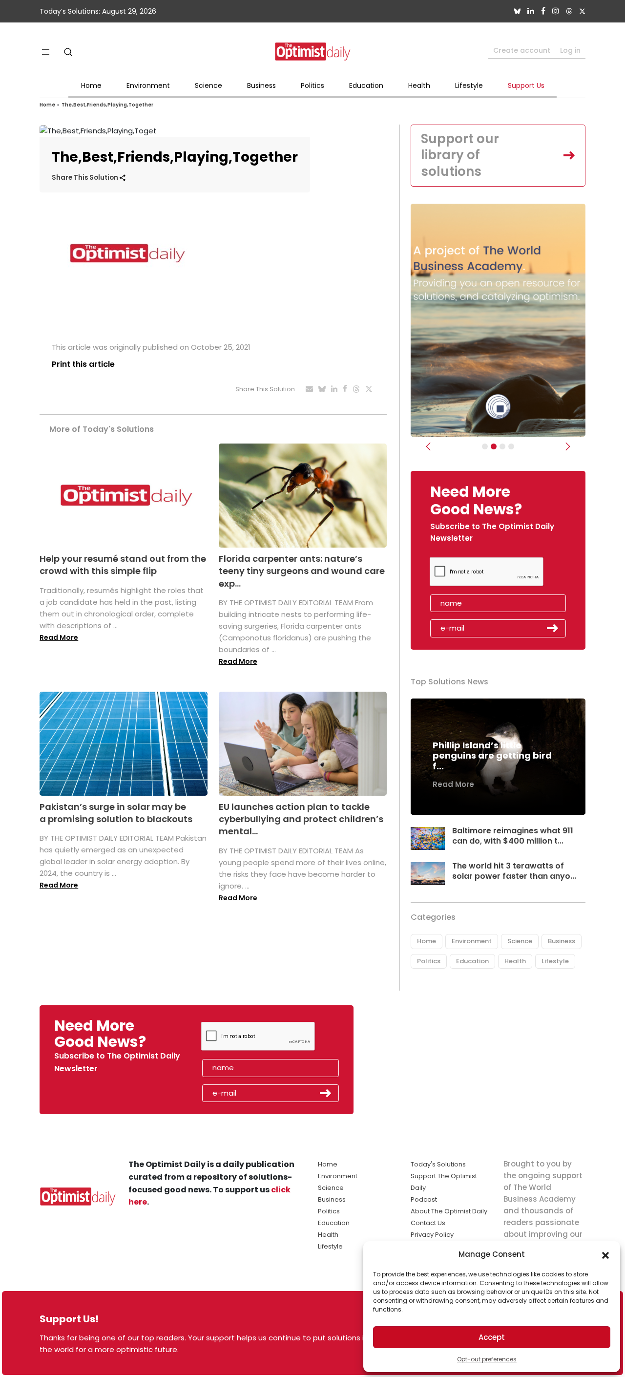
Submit (553, 628)
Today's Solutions (438, 1164)
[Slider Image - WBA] (494, 446)
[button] (605, 1254)
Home (91, 85)
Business (261, 85)
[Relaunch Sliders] (511, 446)
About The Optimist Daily (449, 1211)
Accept (492, 1337)
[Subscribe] (485, 446)
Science (208, 85)
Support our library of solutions (460, 155)
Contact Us (428, 1223)
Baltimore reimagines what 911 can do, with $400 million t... (512, 836)
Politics (312, 85)
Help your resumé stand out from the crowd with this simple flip (123, 564)
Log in (570, 50)
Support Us (526, 85)
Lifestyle (469, 85)
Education (366, 85)
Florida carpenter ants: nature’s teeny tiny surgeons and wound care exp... (302, 570)
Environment (148, 85)
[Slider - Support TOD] (502, 446)
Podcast (424, 1199)
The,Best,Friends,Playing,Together (107, 104)
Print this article (83, 364)
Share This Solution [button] (86, 177)
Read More (59, 637)
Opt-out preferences (487, 1359)
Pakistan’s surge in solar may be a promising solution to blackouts (116, 813)
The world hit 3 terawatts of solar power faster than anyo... (514, 871)
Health (419, 85)
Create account (521, 50)
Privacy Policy (432, 1234)
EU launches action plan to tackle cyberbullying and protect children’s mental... (301, 819)
